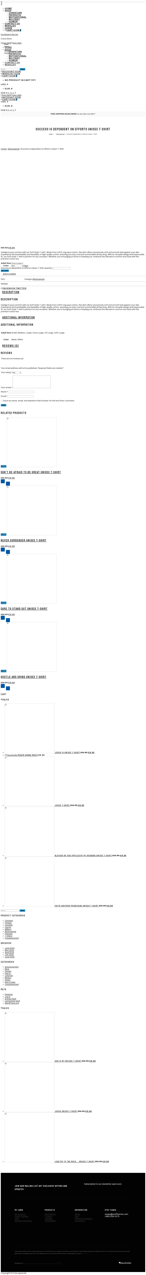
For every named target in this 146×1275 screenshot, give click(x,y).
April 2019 (9, 952)
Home (4, 149)
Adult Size (6, 263)
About (77, 1214)
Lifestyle (9, 976)
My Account (20, 1214)
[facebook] (117, 1225)
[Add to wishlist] (3, 481)
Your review (7, 387)
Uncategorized (12, 938)
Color (6, 266)
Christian (9, 921)
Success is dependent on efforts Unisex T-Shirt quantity (26, 268)
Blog (7, 969)
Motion (8, 978)
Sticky (7, 980)
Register (9, 994)
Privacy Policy (36, 1263)
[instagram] (108, 1225)
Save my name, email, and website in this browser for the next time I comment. (39, 401)
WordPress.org (12, 1003)
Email (4, 396)
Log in (7, 996)
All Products (50, 1214)
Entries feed (10, 999)
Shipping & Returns (83, 1218)
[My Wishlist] (10, 74)
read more (85, 1253)
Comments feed (12, 1001)
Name (4, 392)
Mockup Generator (23, 1221)
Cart (17, 1218)
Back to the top (11, 34)
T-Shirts (8, 936)
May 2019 (9, 950)
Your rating (6, 372)
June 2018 (9, 957)
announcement (12, 967)
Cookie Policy (45, 1263)
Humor (8, 927)
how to (8, 973)
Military (8, 929)
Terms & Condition (56, 1263)
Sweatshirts (50, 1221)
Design (8, 971)
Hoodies (9, 925)
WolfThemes (27, 1263)
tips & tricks (10, 982)
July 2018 (9, 955)
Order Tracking (22, 1216)
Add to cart (5, 270)
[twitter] (126, 1225)
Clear (25, 266)
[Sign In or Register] (11, 71)
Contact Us (80, 1221)
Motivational (13, 149)
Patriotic (9, 934)
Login (8, 28)
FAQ (77, 1216)
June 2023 (10, 948)
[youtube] (108, 1234)
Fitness (8, 923)
